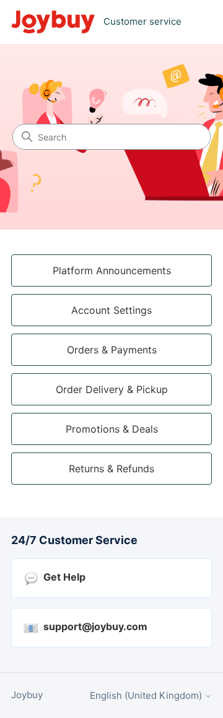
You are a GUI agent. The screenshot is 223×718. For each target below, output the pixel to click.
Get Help (64, 577)
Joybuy (27, 695)
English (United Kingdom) (147, 695)
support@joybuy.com (95, 626)
